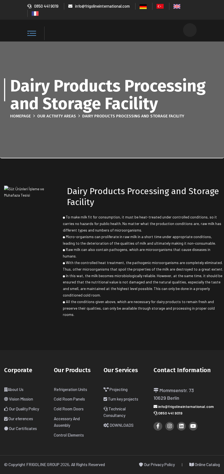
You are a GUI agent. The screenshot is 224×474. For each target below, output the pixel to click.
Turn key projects (122, 398)
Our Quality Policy (23, 408)
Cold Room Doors (69, 408)
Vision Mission (20, 398)
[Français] (35, 12)
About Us (15, 389)
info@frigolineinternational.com (102, 6)
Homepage (20, 116)
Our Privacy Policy (159, 464)
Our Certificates (22, 428)
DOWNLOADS (121, 425)
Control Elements (69, 434)
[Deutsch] (143, 6)
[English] (176, 5)
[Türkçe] (160, 5)
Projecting (118, 389)
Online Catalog (207, 464)
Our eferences (20, 418)
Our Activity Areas (56, 116)
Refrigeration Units (70, 389)
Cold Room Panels (69, 398)
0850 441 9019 (46, 6)
